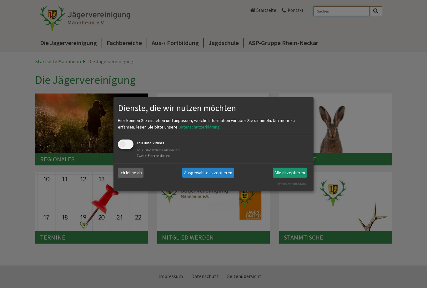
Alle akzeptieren (289, 172)
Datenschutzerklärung (199, 127)
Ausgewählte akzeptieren (208, 172)
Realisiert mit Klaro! (292, 184)
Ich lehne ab (131, 172)
